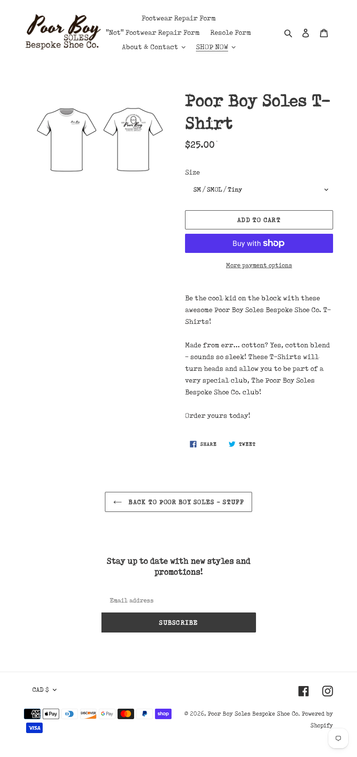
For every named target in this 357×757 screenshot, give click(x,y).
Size (192, 172)
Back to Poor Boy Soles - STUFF (185, 501)
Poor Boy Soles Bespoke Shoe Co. (254, 713)
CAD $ (40, 689)
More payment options (259, 265)
